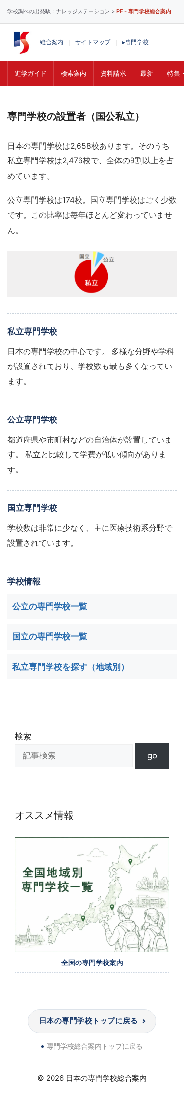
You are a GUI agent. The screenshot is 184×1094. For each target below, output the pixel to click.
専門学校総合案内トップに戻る (95, 1046)
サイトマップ (92, 42)
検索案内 (73, 73)
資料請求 (113, 73)
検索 (23, 736)
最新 (146, 73)
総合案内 (51, 42)
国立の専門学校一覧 (49, 636)
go (152, 755)
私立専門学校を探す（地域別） (70, 667)
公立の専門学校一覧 (49, 606)
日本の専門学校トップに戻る (88, 1020)
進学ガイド (31, 73)
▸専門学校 (135, 42)
